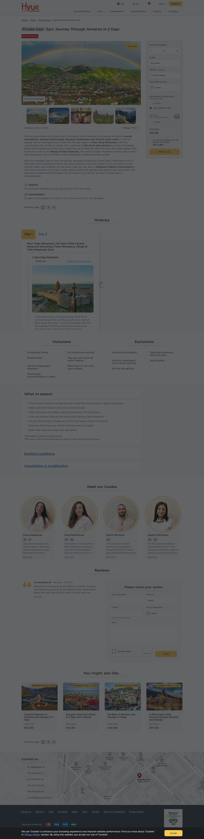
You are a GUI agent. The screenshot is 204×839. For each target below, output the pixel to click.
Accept (173, 833)
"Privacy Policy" (32, 834)
